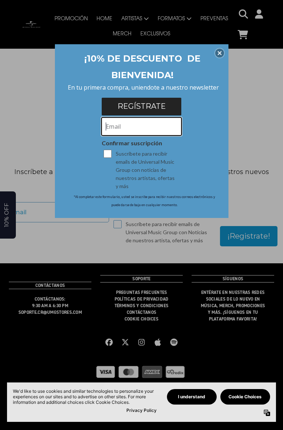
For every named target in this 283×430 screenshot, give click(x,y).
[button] (219, 53)
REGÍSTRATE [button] (142, 106)
